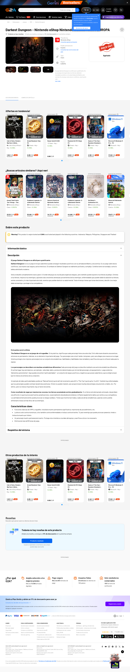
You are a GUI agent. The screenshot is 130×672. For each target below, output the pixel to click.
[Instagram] (116, 646)
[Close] (127, 3)
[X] (119, 646)
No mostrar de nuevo (82, 28)
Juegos (25, 22)
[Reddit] (112, 646)
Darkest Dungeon (40, 22)
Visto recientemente (12, 97)
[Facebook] (102, 646)
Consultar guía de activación (69, 42)
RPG (31, 22)
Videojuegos (16, 22)
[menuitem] (10, 17)
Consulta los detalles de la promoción (17, 603)
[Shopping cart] (121, 10)
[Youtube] (105, 646)
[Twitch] (109, 646)
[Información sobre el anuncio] (16, 114)
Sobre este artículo (27, 97)
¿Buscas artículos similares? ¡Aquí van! (27, 170)
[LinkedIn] (123, 646)
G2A (8, 22)
